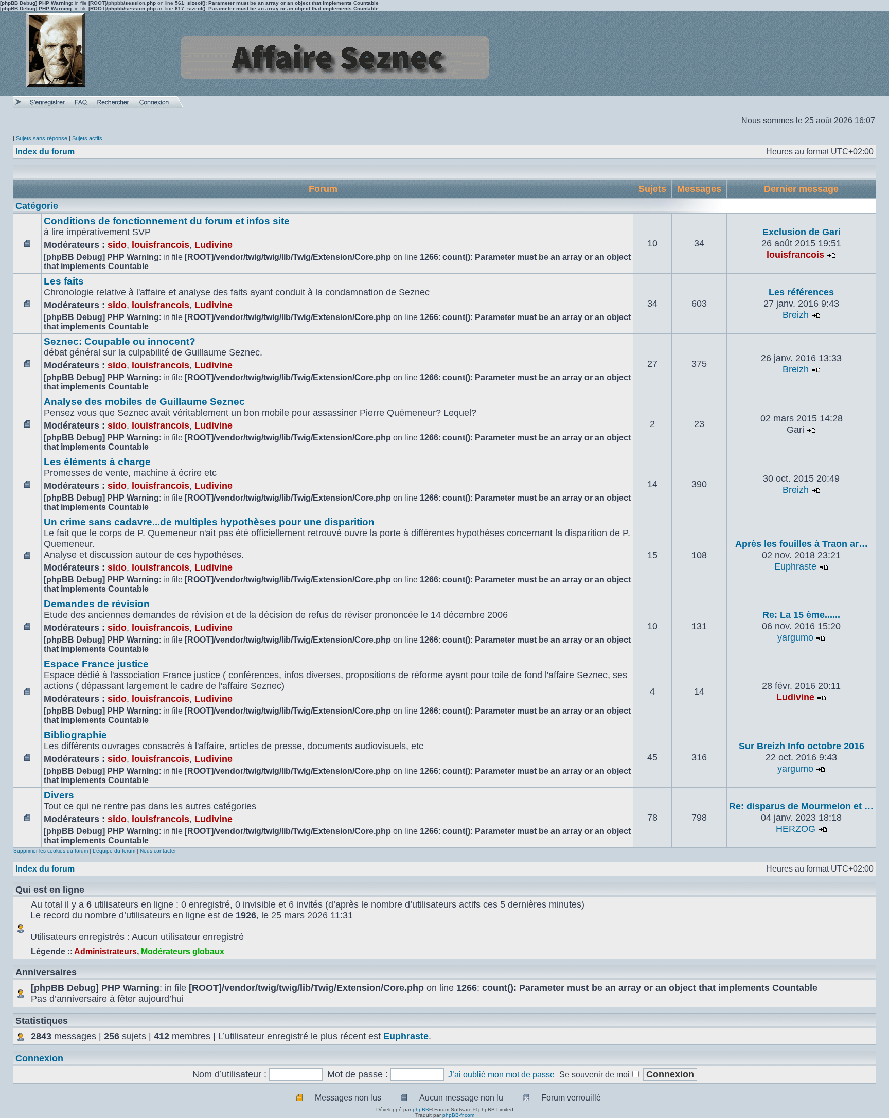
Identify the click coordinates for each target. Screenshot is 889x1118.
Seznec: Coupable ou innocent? (119, 341)
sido (117, 245)
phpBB (421, 1109)
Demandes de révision (97, 603)
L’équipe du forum (114, 851)
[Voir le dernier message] (831, 255)
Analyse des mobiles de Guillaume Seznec (144, 401)
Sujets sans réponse (41, 138)
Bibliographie (75, 735)
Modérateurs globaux (182, 951)
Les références (801, 292)
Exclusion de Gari (801, 232)
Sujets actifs (87, 138)
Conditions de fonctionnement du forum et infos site (167, 221)
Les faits (64, 281)
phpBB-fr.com (458, 1115)
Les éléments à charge (97, 461)
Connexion (39, 1058)
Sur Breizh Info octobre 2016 (801, 746)
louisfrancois (160, 245)
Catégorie (36, 206)
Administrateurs (105, 951)
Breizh (796, 315)
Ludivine (213, 245)
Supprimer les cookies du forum (50, 851)
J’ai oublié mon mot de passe (501, 1074)
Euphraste (795, 566)
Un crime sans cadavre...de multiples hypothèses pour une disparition (209, 522)
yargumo (795, 637)
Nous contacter (158, 851)
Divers (59, 795)
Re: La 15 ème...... (801, 615)
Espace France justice (96, 664)
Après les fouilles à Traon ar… (801, 544)
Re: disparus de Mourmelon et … (801, 806)
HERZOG (795, 829)
